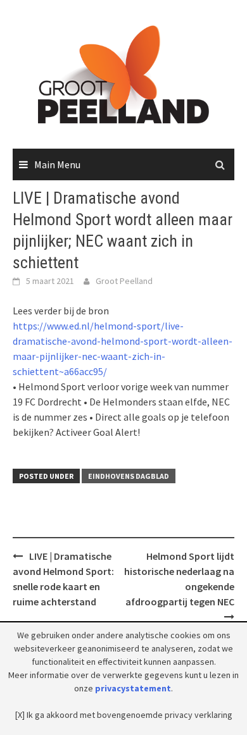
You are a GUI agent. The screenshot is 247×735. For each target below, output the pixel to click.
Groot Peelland (124, 281)
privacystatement (133, 688)
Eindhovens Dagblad (128, 476)
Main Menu (57, 164)
